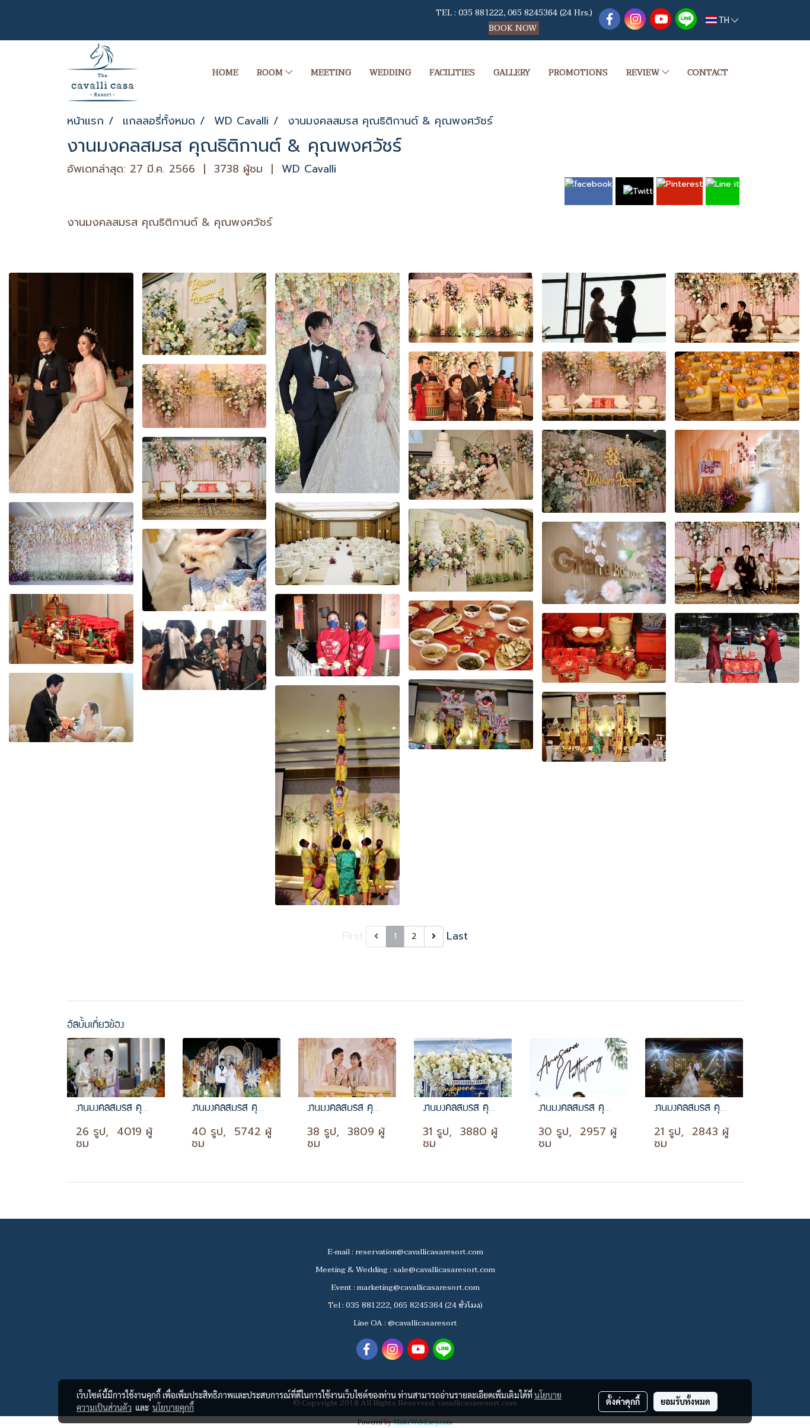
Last (457, 936)
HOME (225, 72)
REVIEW (644, 72)
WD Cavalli (309, 169)
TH (724, 20)
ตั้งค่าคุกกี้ (623, 1401)
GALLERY (511, 72)
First (352, 936)
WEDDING (390, 72)
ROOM (271, 72)
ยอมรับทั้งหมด (685, 1401)
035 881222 (480, 13)
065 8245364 (532, 13)
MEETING (331, 72)
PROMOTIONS (578, 72)
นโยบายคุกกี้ (173, 1407)
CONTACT (707, 72)
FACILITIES (452, 72)
